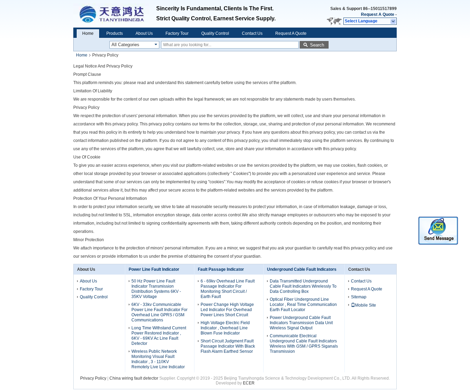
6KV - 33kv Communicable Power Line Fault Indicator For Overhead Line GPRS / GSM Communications (159, 312)
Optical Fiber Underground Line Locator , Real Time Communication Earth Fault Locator (303, 304)
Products (114, 33)
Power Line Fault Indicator (154, 269)
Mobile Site (365, 305)
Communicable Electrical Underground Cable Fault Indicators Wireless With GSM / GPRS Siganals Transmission (304, 343)
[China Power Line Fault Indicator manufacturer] (114, 14)
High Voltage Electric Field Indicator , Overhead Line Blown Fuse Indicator (225, 328)
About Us (144, 33)
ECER (249, 383)
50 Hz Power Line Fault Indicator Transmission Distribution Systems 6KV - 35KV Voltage (156, 289)
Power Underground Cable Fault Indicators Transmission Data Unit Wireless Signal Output (301, 322)
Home (88, 33)
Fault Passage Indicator (221, 269)
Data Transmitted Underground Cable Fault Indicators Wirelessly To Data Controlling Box (303, 286)
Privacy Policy (93, 378)
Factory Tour (177, 33)
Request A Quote (377, 14)
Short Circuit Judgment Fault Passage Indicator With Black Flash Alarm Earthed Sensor (228, 346)
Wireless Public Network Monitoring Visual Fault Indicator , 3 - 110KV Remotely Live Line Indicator (158, 359)
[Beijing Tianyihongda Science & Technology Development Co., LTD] (393, 21)
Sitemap (358, 297)
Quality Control (215, 33)
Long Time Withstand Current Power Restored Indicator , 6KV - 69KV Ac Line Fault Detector (158, 336)
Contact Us (252, 33)
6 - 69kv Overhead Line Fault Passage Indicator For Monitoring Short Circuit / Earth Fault (228, 289)
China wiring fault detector (133, 378)
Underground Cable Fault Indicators (302, 269)
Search (317, 45)
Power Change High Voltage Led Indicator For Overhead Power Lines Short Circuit (227, 309)
